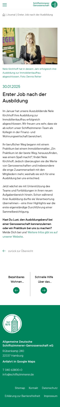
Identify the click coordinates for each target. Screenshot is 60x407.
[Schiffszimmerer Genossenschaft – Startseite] (45, 4)
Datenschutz (49, 388)
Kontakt (33, 388)
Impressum (50, 396)
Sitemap (20, 388)
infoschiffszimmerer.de (18, 374)
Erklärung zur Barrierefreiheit (22, 396)
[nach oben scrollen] (52, 399)
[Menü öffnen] (6, 5)
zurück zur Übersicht (20, 251)
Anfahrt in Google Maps (19, 361)
